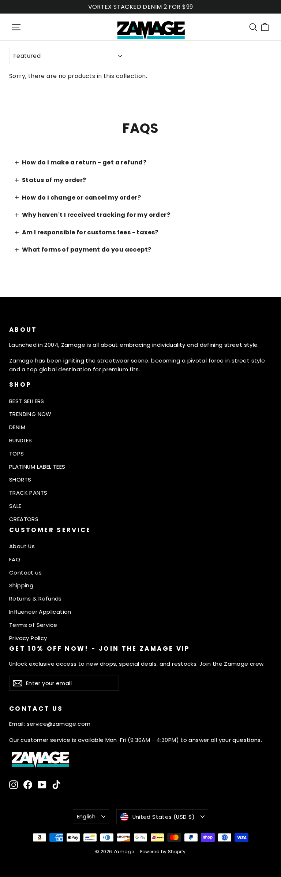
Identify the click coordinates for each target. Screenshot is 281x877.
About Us (22, 546)
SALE (15, 506)
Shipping (21, 585)
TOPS (16, 453)
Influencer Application (40, 612)
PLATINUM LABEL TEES (37, 467)
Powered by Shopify (163, 851)
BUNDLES (20, 440)
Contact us (25, 572)
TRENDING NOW (30, 414)
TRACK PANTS (28, 493)
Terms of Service (33, 625)
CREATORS (23, 519)
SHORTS (20, 479)
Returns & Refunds (35, 598)
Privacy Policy (28, 638)
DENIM (17, 427)
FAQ (14, 559)
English (86, 816)
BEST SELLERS (26, 401)
